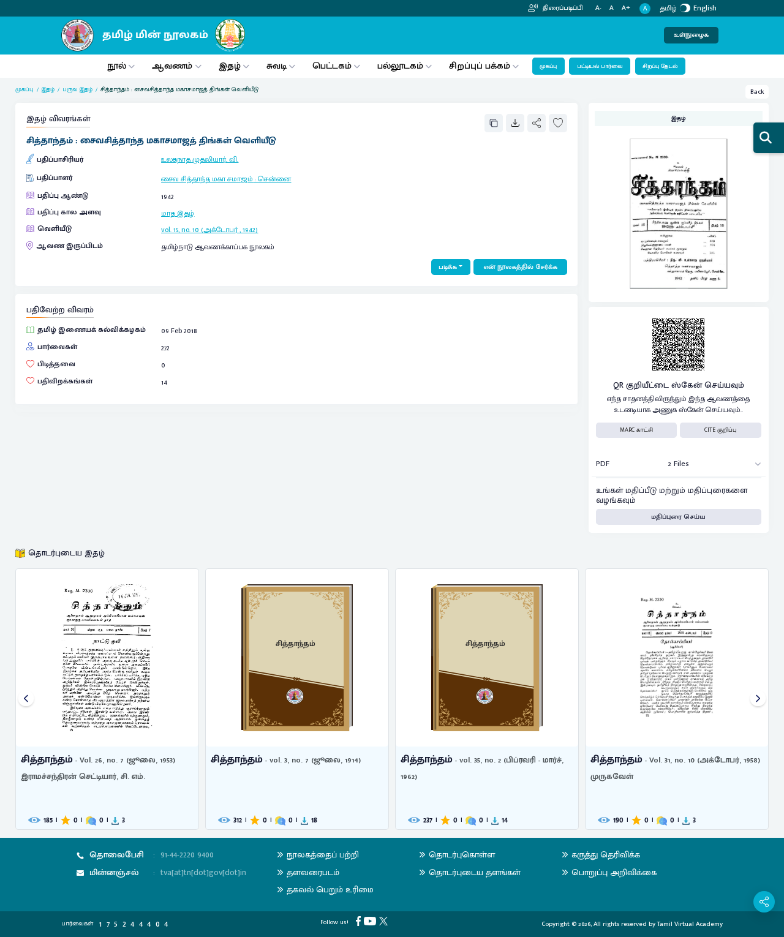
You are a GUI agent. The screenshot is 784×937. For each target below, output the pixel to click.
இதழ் (230, 65)
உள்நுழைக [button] (691, 34)
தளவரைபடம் (313, 872)
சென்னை (274, 179)
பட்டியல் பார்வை (600, 66)
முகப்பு (548, 66)
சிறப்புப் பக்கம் (479, 65)
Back (757, 91)
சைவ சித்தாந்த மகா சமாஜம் (207, 179)
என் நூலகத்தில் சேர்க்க (520, 267)
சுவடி (276, 65)
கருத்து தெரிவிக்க (605, 854)
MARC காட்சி (636, 430)
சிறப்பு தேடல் (660, 66)
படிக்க (448, 267)
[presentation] (26, 699)
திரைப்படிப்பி (562, 7)
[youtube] (371, 921)
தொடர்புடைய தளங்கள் (475, 872)
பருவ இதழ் (77, 89)
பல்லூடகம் (400, 65)
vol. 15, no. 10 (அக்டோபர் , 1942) (209, 230)
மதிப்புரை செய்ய (678, 516)
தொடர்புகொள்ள (462, 854)
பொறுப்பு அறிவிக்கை (614, 872)
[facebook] (360, 921)
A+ (626, 8)
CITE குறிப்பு (720, 430)
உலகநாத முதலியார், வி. (199, 159)
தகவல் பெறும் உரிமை (330, 889)
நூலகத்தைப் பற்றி (323, 854)
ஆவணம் (173, 65)
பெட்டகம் (332, 65)
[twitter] (385, 921)
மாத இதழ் (177, 213)
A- (598, 8)
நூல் (116, 65)
